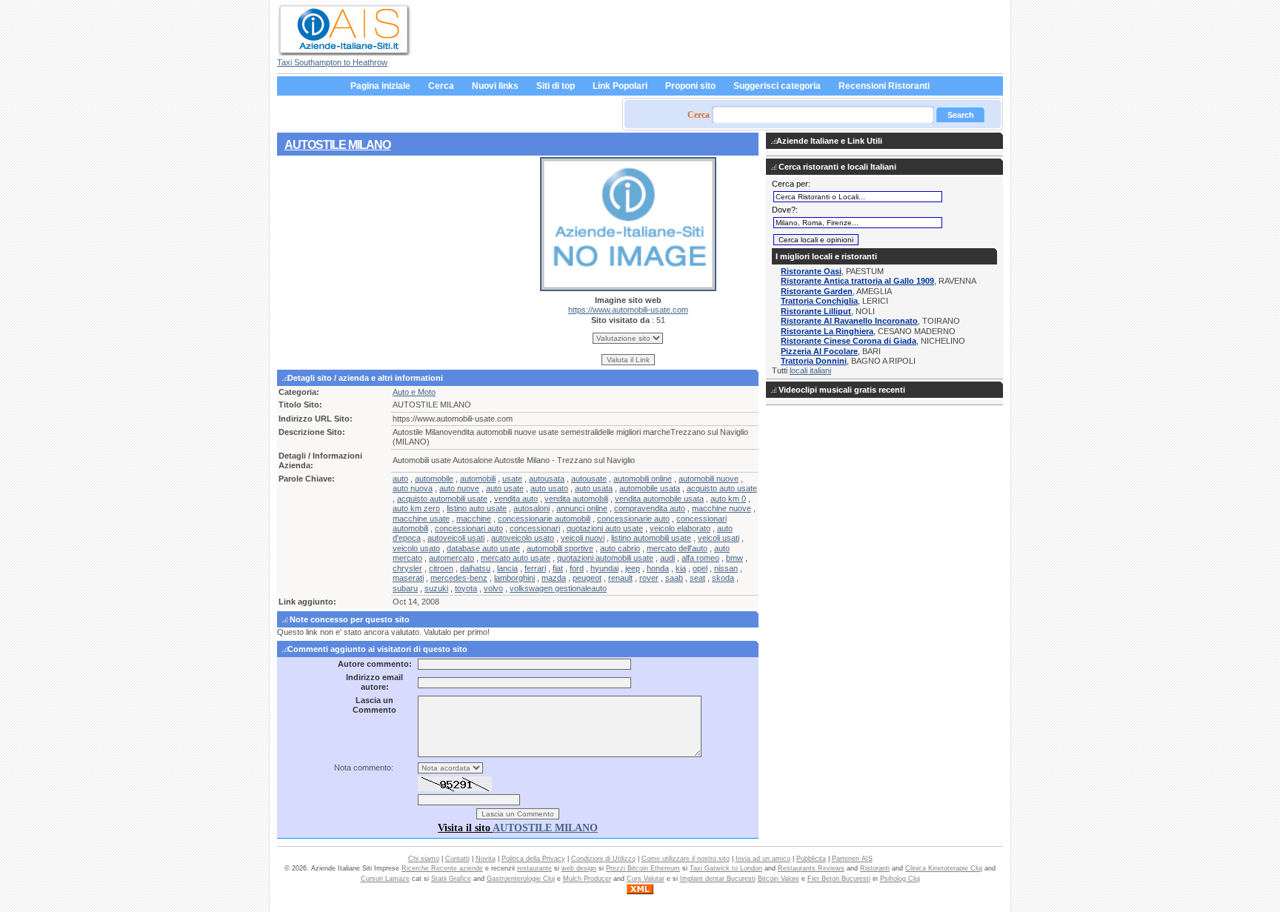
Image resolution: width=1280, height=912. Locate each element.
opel (700, 568)
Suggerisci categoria (777, 86)
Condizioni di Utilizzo (603, 858)
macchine (473, 518)
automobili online (642, 478)
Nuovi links (495, 86)
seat (697, 577)
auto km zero (416, 508)
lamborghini (514, 577)
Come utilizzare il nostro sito (685, 858)
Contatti (457, 858)
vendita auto (516, 498)
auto (400, 478)
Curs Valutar (645, 878)
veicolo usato (416, 548)
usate (512, 478)
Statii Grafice (451, 878)
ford (577, 568)
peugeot (587, 577)
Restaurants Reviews (811, 868)
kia (681, 568)
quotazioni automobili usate (605, 557)
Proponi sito (690, 86)
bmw (734, 557)
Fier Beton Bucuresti (838, 878)
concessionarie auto (633, 518)
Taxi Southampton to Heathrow (332, 62)
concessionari (535, 528)
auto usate (505, 488)
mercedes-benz (458, 577)
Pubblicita (811, 858)
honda (658, 568)
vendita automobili (576, 498)
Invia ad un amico (763, 858)
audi (667, 557)
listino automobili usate (651, 537)
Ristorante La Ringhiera (827, 331)
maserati (408, 577)
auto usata (594, 488)
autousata (546, 478)
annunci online (581, 508)
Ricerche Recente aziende (442, 868)
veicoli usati (718, 537)
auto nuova (413, 488)
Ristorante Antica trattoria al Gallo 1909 (857, 280)
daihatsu (475, 568)
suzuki (436, 588)
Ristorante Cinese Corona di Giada (848, 340)
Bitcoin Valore (778, 878)
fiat (558, 568)
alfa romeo (700, 557)
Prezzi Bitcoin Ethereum (643, 868)
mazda (553, 577)
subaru (405, 588)
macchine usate (421, 518)
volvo (493, 588)
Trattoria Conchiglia (819, 300)
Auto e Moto (414, 391)
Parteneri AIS (852, 858)
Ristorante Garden (817, 291)
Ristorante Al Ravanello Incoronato (849, 320)
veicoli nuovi (582, 537)
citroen (441, 568)
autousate (589, 478)
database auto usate (483, 548)
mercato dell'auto (677, 548)
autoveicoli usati (455, 537)
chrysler (407, 568)
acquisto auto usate (722, 488)
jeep (632, 568)
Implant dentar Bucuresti (718, 878)
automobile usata (649, 488)
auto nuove (459, 488)
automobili (478, 478)
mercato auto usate (515, 557)
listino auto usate (477, 508)
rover (649, 577)
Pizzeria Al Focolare (819, 351)
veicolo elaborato (680, 528)
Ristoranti (875, 868)
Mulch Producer (587, 878)
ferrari (535, 568)
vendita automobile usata (659, 498)
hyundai (604, 568)
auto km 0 (728, 498)
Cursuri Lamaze (385, 878)
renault (620, 577)
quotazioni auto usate (605, 528)
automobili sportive (560, 548)
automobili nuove (709, 478)
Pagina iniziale (380, 86)
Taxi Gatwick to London (726, 868)
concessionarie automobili (544, 518)
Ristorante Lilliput (816, 311)
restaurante (534, 868)
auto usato (549, 488)
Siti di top (555, 86)
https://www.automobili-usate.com (628, 309)
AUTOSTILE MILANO (337, 144)
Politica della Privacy (533, 858)
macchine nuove (721, 508)
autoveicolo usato (522, 537)
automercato (451, 557)
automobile (434, 478)
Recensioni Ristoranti (884, 86)
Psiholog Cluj (900, 878)
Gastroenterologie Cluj (521, 878)
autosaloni (531, 508)
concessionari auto (469, 528)
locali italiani (810, 370)
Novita (486, 858)
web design (578, 868)
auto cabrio (620, 548)
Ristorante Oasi (811, 271)
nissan (726, 568)
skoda (723, 577)
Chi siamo (423, 858)
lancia (507, 568)
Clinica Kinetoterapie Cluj (943, 868)
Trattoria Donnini (814, 360)
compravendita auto (649, 508)
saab (674, 577)
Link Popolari (620, 86)
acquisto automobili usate (442, 498)
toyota (466, 588)
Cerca (441, 86)
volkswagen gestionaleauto (558, 588)
